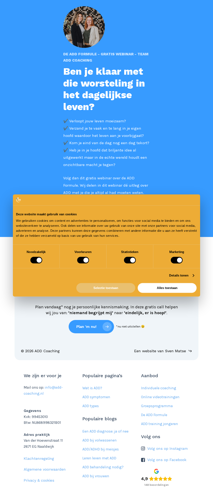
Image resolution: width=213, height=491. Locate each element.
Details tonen (178, 275)
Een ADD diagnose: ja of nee (105, 431)
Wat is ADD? (92, 388)
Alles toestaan (167, 288)
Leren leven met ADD (99, 458)
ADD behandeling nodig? (103, 467)
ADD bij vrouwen (95, 476)
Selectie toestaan (105, 288)
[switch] (83, 260)
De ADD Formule (154, 415)
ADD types (90, 406)
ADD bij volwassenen (99, 440)
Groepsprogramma (157, 406)
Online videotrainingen (160, 397)
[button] (163, 351)
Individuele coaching (158, 388)
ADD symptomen (96, 397)
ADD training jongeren (159, 424)
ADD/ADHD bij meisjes (100, 449)
